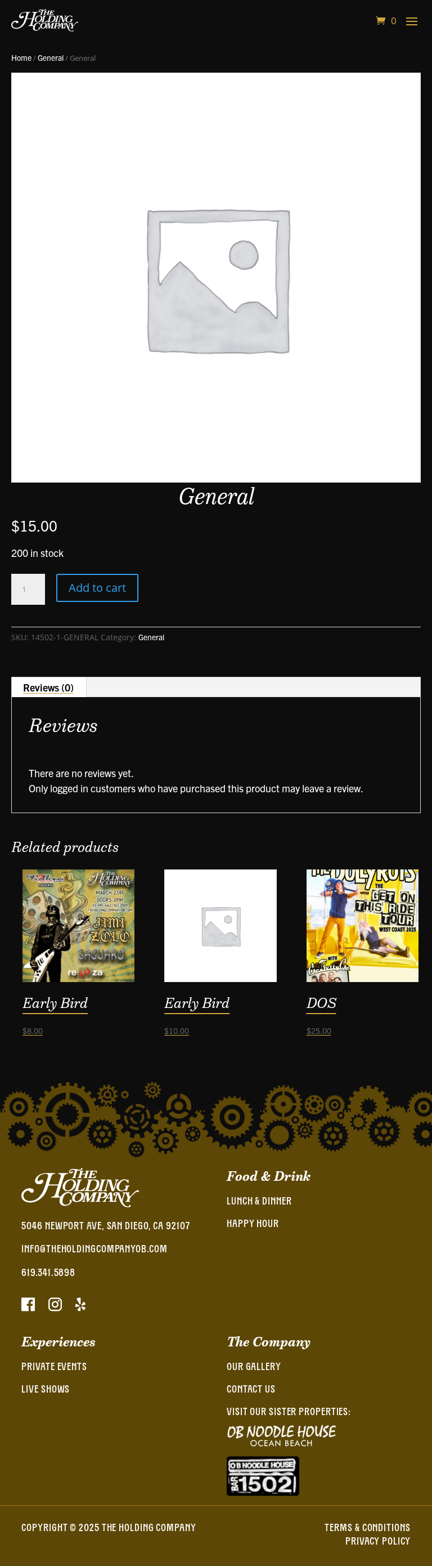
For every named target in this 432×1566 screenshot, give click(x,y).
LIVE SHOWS (45, 1390)
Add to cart (97, 587)
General (51, 57)
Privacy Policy (378, 1542)
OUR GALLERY (254, 1368)
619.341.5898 (48, 1274)
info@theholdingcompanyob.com (94, 1250)
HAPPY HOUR (253, 1225)
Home (21, 57)
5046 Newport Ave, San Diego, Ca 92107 (105, 1227)
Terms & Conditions (367, 1529)
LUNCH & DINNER (259, 1202)
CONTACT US (251, 1390)
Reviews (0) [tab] (48, 687)
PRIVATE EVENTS (54, 1368)
